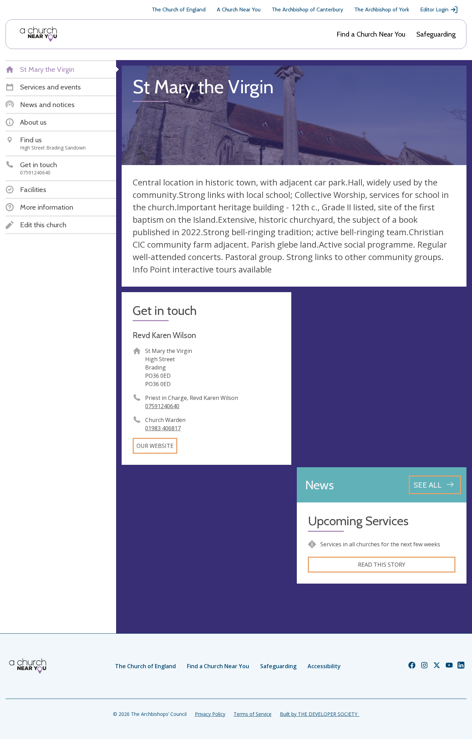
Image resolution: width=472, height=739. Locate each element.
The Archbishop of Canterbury (307, 9)
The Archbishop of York (381, 9)
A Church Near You (239, 9)
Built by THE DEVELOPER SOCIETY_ (319, 714)
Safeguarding (436, 34)
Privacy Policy (210, 714)
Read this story (381, 564)
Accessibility (324, 666)
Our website (154, 446)
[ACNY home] (38, 34)
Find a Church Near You (371, 34)
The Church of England (179, 9)
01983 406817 (163, 428)
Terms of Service (253, 714)
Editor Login (434, 9)
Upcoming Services (358, 521)
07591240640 (162, 406)
